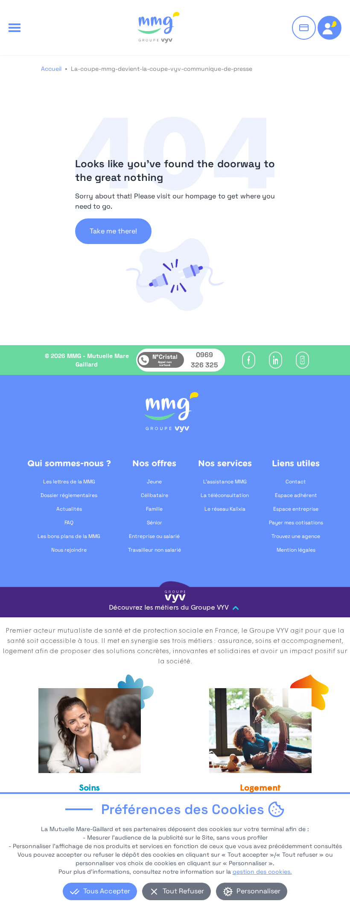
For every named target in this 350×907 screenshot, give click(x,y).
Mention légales (296, 550)
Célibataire (154, 495)
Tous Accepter (106, 891)
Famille (154, 509)
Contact (296, 481)
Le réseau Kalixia (224, 509)
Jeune (154, 481)
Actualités (69, 509)
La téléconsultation (225, 495)
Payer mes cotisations (296, 522)
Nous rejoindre (69, 550)
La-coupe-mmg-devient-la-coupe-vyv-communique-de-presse (161, 69)
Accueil (51, 69)
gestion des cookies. (262, 871)
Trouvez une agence (295, 536)
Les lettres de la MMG (69, 481)
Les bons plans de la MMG (69, 536)
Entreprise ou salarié (154, 536)
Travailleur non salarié (154, 550)
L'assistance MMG (225, 481)
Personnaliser (258, 891)
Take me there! (113, 231)
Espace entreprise (295, 509)
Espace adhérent (296, 495)
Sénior (154, 522)
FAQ (68, 522)
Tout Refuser (183, 891)
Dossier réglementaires (69, 495)
